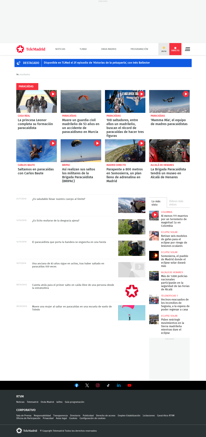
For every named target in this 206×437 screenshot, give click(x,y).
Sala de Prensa (23, 415)
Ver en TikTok (108, 386)
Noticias (60, 49)
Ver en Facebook (77, 386)
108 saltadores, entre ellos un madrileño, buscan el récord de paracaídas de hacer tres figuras (125, 101)
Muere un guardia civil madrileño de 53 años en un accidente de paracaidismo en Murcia (81, 101)
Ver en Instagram (98, 385)
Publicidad (88, 415)
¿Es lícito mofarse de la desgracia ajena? (131, 226)
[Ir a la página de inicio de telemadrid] (30, 49)
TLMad (83, 49)
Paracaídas (69, 115)
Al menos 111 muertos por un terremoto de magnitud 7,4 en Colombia (154, 215)
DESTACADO (31, 63)
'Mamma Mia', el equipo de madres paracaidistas (169, 101)
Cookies (73, 418)
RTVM (20, 396)
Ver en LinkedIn (119, 385)
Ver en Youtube (129, 385)
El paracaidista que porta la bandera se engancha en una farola (131, 248)
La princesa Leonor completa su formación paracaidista (36, 101)
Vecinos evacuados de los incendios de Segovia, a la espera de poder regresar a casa (154, 299)
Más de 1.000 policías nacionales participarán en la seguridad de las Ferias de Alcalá (154, 276)
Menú (187, 49)
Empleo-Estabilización (129, 415)
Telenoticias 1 (169, 296)
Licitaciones (149, 415)
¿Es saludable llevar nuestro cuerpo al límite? (131, 205)
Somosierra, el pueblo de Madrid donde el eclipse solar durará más (154, 255)
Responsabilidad (42, 415)
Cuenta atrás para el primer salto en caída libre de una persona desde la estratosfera (131, 291)
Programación (139, 49)
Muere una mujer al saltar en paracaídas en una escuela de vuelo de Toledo (131, 312)
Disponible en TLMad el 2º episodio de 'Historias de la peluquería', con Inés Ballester (97, 62)
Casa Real (24, 115)
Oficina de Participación (28, 418)
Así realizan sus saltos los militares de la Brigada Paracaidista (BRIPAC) (81, 150)
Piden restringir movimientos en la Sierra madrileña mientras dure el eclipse (154, 319)
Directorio (75, 415)
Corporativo (26, 410)
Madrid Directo (116, 165)
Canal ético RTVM (165, 415)
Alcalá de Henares (162, 165)
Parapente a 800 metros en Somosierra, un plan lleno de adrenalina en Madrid (125, 150)
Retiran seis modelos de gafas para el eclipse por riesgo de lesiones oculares (154, 235)
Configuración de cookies (92, 418)
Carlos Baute (26, 165)
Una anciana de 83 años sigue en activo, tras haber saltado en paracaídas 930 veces (131, 269)
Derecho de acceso (105, 415)
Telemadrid (32, 402)
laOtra (59, 402)
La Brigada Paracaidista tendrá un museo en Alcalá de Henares (169, 150)
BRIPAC (66, 165)
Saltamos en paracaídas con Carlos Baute (36, 150)
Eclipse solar (169, 232)
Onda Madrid (108, 49)
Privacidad (48, 418)
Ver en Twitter (87, 386)
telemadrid (26, 431)
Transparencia (60, 415)
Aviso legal (61, 418)
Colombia (166, 212)
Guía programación (74, 402)
